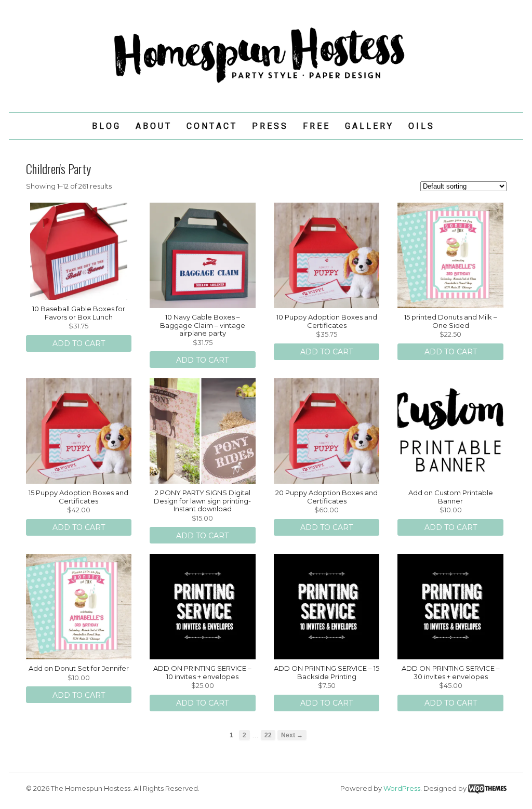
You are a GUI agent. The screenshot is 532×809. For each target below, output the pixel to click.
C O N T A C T (211, 126)
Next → (292, 735)
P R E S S (269, 126)
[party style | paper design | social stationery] (266, 83)
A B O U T (153, 126)
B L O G (105, 126)
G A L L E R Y (368, 126)
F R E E (315, 126)
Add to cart (78, 343)
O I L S (420, 126)
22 (268, 735)
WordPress (401, 788)
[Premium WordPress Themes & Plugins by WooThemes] (487, 788)
